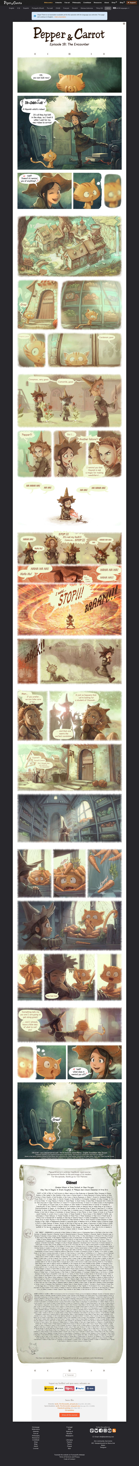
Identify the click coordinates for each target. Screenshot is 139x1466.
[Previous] (48, 54)
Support (133, 2)
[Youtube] (110, 1432)
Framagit (69, 1427)
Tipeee (69, 1444)
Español (26, 8)
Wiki (69, 1429)
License (35, 1448)
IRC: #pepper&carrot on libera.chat (103, 1443)
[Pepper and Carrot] (13, 4)
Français (66, 8)
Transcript (70, 1375)
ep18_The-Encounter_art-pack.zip (73, 1404)
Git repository (69, 1410)
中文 (18, 8)
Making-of (69, 1431)
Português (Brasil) (38, 8)
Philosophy (76, 2)
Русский (50, 8)
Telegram (103, 1447)
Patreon (69, 1442)
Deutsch (75, 8)
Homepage (36, 1427)
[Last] (104, 54)
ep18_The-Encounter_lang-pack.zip (75, 1406)
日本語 (58, 8)
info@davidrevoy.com (106, 1437)
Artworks (58, 2)
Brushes (69, 1433)
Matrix (103, 1445)
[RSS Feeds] (114, 1432)
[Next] (91, 54)
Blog (122, 2)
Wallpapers (69, 1436)
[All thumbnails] (69, 54)
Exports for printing (69, 1408)
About (106, 2)
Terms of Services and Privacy (69, 1457)
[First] (35, 54)
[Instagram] (105, 1432)
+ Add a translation (59, 17)
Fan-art (67, 2)
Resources (98, 2)
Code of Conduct (69, 1459)
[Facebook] (101, 1432)
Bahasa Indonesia (87, 8)
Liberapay (69, 1440)
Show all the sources (69, 1415)
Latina (108, 8)
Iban (69, 1448)
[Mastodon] (92, 1432)
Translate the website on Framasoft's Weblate (69, 1455)
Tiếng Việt (99, 8)
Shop (114, 2)
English (11, 8)
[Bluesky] (96, 1432)
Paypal (69, 1446)
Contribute (87, 2)
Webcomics (48, 2)
